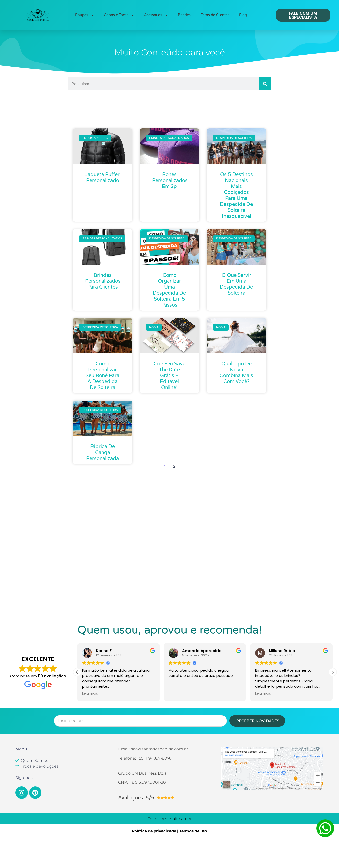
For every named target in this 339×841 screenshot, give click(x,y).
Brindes (184, 15)
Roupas (81, 15)
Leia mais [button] (90, 693)
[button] (332, 672)
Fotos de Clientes (215, 15)
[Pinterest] (35, 792)
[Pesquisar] (265, 83)
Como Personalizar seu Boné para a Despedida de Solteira (102, 376)
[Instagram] (21, 792)
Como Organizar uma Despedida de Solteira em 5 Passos (169, 290)
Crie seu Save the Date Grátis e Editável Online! (169, 376)
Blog (243, 15)
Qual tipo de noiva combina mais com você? (236, 373)
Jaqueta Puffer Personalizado (102, 178)
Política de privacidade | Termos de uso (169, 831)
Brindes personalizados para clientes (103, 281)
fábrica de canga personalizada (102, 453)
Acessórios (153, 15)
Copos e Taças (116, 15)
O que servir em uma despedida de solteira (236, 284)
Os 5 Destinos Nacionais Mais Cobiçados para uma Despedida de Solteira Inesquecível (236, 195)
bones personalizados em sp (170, 180)
